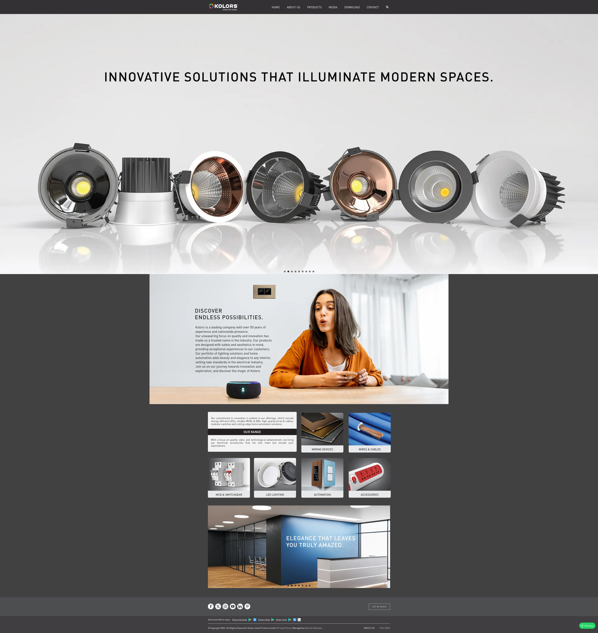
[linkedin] (240, 606)
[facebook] (211, 606)
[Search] (387, 7)
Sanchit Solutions (313, 627)
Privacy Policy (284, 627)
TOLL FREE (385, 628)
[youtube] (233, 606)
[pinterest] (247, 606)
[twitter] (218, 606)
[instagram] (225, 606)
